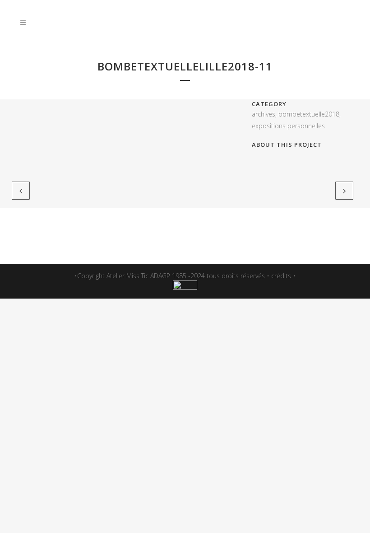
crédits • (283, 275)
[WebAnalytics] (185, 287)
